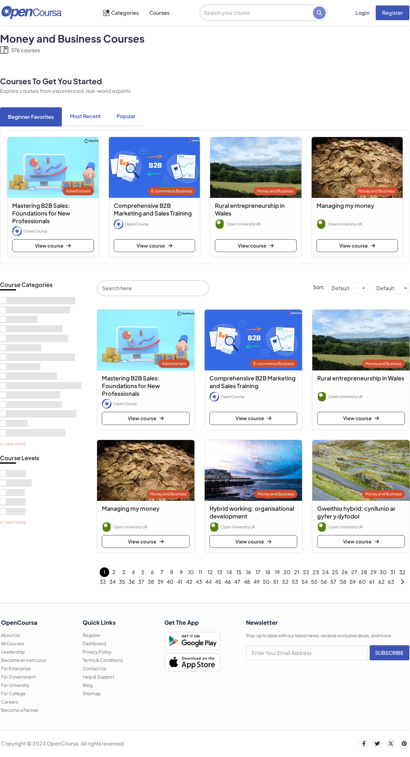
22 (306, 572)
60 (362, 581)
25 (335, 572)
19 (277, 572)
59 (352, 581)
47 (237, 581)
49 (256, 581)
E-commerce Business (171, 191)
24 (325, 572)
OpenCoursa (35, 231)
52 (285, 581)
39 (160, 581)
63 (391, 581)
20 (287, 572)
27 (354, 572)
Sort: (319, 287)
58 (343, 581)
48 (247, 581)
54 (304, 581)
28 (364, 572)
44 (208, 581)
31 (392, 572)
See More (15, 443)
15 (239, 572)
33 (103, 581)
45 (218, 581)
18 (267, 572)
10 (191, 572)
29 (373, 572)
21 (296, 572)
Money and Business (275, 191)
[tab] (31, 116)
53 (295, 581)
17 (258, 572)
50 (266, 581)
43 (199, 581)
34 (112, 581)
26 (344, 572)
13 (219, 572)
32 (402, 572)
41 (179, 581)
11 (200, 572)
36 (131, 581)
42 (189, 581)
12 (210, 572)
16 (248, 572)
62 (381, 581)
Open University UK (243, 224)
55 (314, 581)
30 (383, 572)
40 (170, 581)
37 (141, 581)
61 (371, 581)
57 (333, 581)
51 (275, 581)
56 (324, 581)
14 (229, 572)
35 (122, 581)
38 (151, 581)
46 (228, 581)
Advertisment (78, 191)
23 (316, 572)
